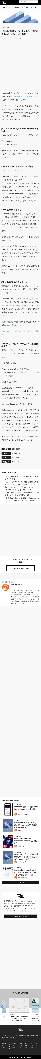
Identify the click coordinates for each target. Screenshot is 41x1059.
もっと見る (20, 882)
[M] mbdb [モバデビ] (25, 1057)
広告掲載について (20, 1045)
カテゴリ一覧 (32, 1045)
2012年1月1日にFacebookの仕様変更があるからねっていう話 (20, 32)
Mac (36, 8)
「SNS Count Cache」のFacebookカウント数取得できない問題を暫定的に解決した (22, 493)
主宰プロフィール (14, 1045)
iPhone (10, 903)
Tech (26, 8)
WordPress (16, 8)
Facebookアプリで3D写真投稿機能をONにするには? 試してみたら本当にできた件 (21, 483)
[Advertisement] (20, 65)
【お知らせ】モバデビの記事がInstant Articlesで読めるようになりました (19, 488)
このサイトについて (4, 1045)
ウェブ (21, 901)
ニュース (32, 901)
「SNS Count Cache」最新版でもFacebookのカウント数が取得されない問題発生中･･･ (22, 499)
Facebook (6, 27)
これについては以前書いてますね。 (15, 170)
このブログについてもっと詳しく (20, 916)
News (4, 8)
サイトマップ (37, 1045)
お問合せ (9, 1045)
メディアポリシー (27, 1045)
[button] (2, 1007)
